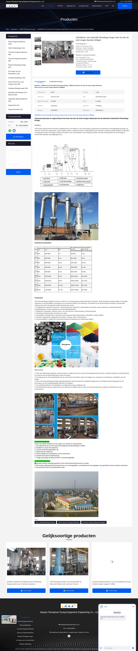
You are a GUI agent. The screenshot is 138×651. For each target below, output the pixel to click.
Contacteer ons (83, 6)
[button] (38, 65)
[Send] (133, 648)
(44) (16, 78)
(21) (15, 109)
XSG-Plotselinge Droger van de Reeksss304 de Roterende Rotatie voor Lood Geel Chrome (23, 583)
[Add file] (101, 648)
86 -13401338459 (126, 1)
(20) (17, 66)
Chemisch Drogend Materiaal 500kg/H (94, 522)
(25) (14, 72)
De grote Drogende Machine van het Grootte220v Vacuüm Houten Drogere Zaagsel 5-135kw (69, 583)
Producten (51, 6)
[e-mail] (14, 130)
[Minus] (133, 606)
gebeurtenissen (97, 6)
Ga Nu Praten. (18, 137)
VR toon (60, 6)
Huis (42, 6)
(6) (13, 105)
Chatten (125, 6)
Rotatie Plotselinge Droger (27, 29)
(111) (16, 48)
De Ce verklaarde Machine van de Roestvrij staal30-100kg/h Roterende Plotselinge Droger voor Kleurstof (110, 583)
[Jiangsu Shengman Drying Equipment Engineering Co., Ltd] (12, 6)
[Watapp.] (10, 131)
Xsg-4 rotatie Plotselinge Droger (45, 522)
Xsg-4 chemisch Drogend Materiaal (68, 522)
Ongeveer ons (71, 6)
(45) (17, 60)
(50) (17, 53)
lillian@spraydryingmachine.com (106, 1)
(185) (16, 43)
